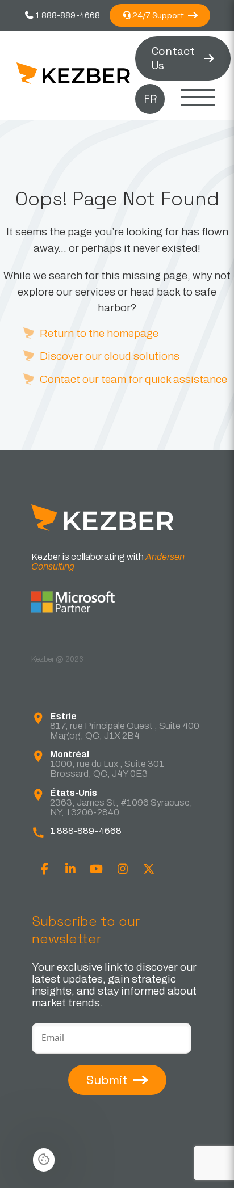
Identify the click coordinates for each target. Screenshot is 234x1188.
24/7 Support (158, 15)
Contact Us (173, 58)
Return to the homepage (99, 333)
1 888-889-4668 (67, 15)
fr (150, 99)
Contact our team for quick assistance (133, 379)
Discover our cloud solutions (109, 356)
